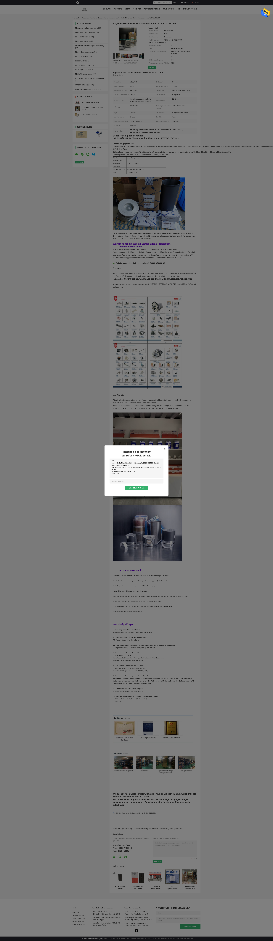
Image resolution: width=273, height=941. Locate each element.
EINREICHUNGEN (136, 488)
